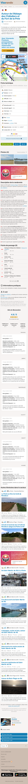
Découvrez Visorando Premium (13, 138)
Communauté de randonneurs (8, 766)
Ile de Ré (10, 120)
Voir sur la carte (13, 281)
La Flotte (11, 123)
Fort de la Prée (4, 297)
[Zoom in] (26, 55)
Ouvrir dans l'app (8, 144)
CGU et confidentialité (6, 751)
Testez (8, 50)
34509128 (6, 24)
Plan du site (3, 754)
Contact (2, 764)
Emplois (3, 756)
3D (13, 56)
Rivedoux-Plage (14, 185)
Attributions (3, 80)
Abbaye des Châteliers (6, 294)
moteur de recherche (13, 706)
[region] (14, 67)
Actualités (3, 759)
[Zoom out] (26, 57)
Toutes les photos (21, 152)
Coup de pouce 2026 (5, 761)
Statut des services (9, 781)
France (8, 117)
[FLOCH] (6, 722)
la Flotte (24, 205)
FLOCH (14, 719)
